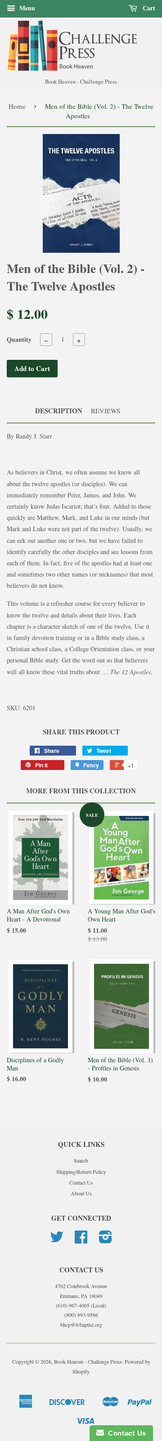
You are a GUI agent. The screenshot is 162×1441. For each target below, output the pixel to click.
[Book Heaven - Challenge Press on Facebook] (81, 1240)
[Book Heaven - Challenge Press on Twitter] (56, 1240)
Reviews (105, 410)
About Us (81, 1193)
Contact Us (81, 1182)
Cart (148, 8)
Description (58, 411)
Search (81, 1160)
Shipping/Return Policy (81, 1171)
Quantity (19, 339)
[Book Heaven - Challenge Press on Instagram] (105, 1240)
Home (17, 106)
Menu (26, 8)
